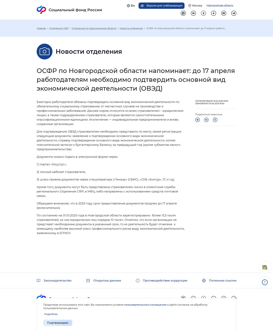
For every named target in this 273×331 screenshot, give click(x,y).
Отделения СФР (58, 28)
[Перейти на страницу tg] (233, 13)
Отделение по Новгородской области (94, 28)
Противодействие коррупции (165, 280)
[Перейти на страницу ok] (203, 13)
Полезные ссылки (222, 280)
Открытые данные (107, 280)
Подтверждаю (57, 323)
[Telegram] (197, 120)
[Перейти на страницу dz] (213, 13)
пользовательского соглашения (145, 304)
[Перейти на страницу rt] (223, 13)
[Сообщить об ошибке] (265, 282)
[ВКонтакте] (206, 120)
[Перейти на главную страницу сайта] (69, 10)
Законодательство (58, 280)
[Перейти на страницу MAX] (183, 13)
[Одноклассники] (215, 120)
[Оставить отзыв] (265, 267)
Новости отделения (131, 28)
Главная (41, 28)
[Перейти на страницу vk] (193, 13)
